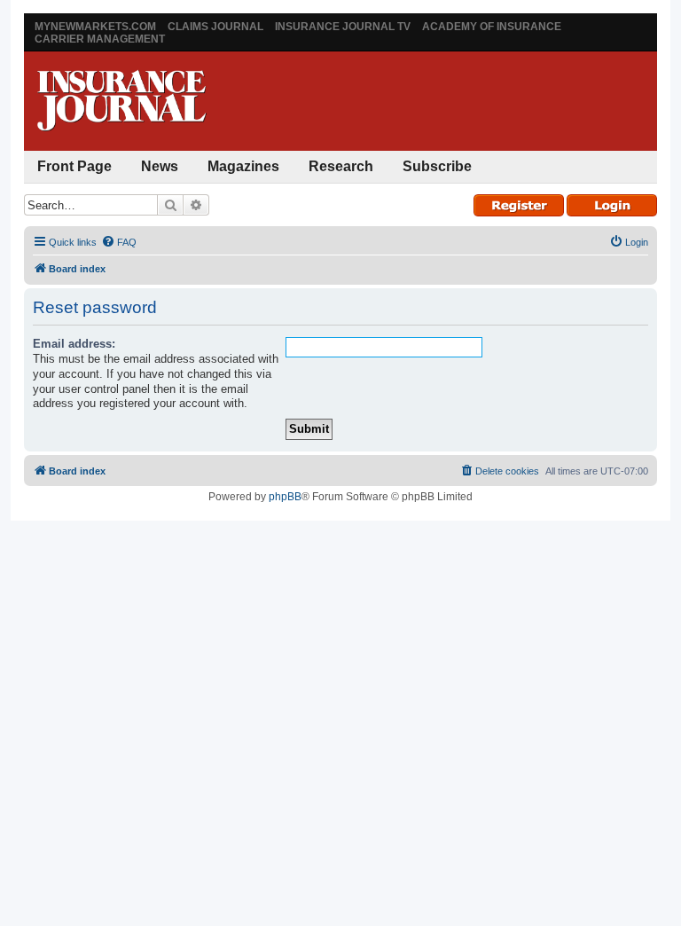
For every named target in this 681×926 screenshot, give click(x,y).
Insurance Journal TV (343, 26)
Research (341, 166)
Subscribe (437, 166)
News (159, 166)
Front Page (74, 166)
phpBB (285, 496)
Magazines (243, 166)
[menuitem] (119, 242)
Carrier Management (100, 39)
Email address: (74, 343)
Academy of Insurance (491, 26)
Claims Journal (215, 26)
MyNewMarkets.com (95, 26)
